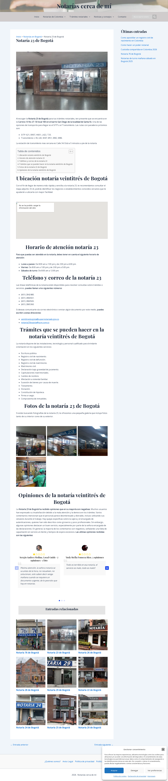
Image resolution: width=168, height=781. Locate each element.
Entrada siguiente (103, 745)
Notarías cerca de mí (84, 6)
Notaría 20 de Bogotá (90, 727)
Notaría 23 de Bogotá (59, 652)
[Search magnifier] (154, 17)
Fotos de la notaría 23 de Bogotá (33, 167)
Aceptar (114, 770)
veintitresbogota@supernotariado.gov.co (40, 319)
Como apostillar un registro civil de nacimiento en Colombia (137, 39)
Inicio (36, 16)
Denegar (134, 770)
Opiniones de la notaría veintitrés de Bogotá (37, 170)
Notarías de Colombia (53, 16)
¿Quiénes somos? (53, 761)
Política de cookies (120, 776)
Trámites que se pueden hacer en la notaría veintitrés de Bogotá (45, 164)
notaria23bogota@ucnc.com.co (35, 322)
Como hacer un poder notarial (135, 45)
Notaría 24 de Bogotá (27, 727)
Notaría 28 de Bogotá (27, 689)
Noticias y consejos (103, 16)
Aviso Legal (68, 761)
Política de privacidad (84, 761)
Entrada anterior (19, 745)
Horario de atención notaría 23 (32, 158)
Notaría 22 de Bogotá (90, 689)
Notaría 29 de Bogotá (59, 689)
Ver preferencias (155, 770)
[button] (163, 749)
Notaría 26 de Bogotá (90, 652)
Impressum (151, 776)
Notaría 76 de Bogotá (27, 652)
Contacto (122, 16)
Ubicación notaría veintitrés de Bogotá (35, 155)
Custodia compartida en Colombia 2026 (139, 49)
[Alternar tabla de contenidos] (69, 151)
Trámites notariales (78, 16)
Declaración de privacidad (137, 776)
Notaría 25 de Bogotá (59, 727)
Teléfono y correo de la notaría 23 (33, 161)
